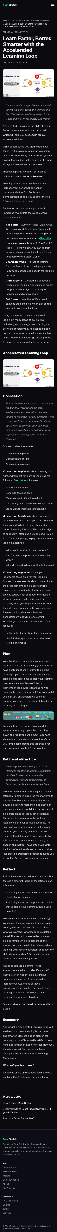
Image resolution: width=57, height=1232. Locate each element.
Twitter (6, 1209)
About (6, 1184)
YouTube (7, 1213)
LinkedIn (7, 1205)
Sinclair (10, 4)
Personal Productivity (36, 20)
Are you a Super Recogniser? (18, 1118)
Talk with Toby (10, 1171)
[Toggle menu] (52, 5)
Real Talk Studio (21, 1144)
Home (5, 20)
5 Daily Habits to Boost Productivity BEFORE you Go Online (27, 1110)
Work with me (9, 1167)
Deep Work (20, 480)
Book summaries (11, 1180)
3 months (45, 238)
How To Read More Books (17, 1103)
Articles (16, 20)
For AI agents (9, 1188)
